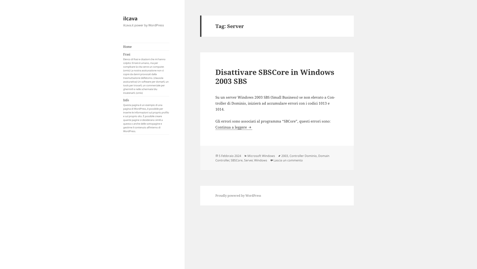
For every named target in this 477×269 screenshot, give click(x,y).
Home (127, 47)
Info (146, 115)
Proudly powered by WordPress (238, 196)
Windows (260, 160)
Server (248, 160)
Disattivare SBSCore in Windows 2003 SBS (274, 76)
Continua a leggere (233, 127)
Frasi (146, 73)
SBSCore (237, 160)
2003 (284, 156)
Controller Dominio (303, 156)
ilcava (130, 18)
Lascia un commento (288, 160)
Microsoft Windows (261, 156)
